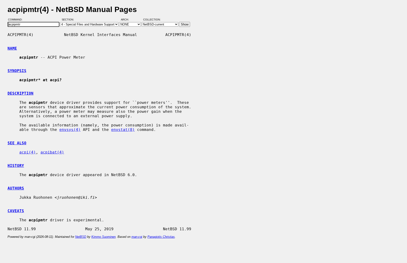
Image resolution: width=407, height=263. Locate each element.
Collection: (152, 19)
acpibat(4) (52, 152)
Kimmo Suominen (103, 237)
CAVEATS (16, 211)
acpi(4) (27, 152)
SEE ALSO (17, 143)
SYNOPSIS (17, 71)
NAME (12, 48)
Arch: (127, 19)
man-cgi (136, 237)
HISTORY (16, 165)
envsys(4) (70, 129)
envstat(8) (123, 129)
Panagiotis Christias (161, 237)
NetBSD (80, 237)
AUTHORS (16, 188)
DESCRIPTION (20, 93)
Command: (16, 19)
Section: (69, 19)
